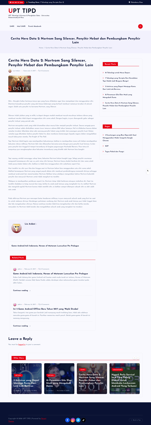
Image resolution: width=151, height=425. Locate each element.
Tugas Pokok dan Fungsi (114, 151)
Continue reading (21, 290)
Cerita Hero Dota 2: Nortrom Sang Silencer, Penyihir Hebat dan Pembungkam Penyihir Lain (79, 48)
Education (117, 369)
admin (20, 269)
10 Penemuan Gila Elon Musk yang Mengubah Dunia (58, 383)
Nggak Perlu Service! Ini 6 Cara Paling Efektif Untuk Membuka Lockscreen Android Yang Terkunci (124, 380)
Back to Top (137, 420)
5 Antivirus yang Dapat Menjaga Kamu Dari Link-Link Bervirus (26, 383)
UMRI (12, 26)
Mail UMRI (21, 26)
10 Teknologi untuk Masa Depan (117, 73)
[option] (27, 378)
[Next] (137, 357)
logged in (21, 344)
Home (41, 48)
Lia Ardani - (17, 71)
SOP (106, 146)
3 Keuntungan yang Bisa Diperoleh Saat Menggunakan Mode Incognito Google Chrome (119, 137)
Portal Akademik (34, 26)
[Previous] (134, 357)
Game (25, 71)
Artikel (18, 375)
